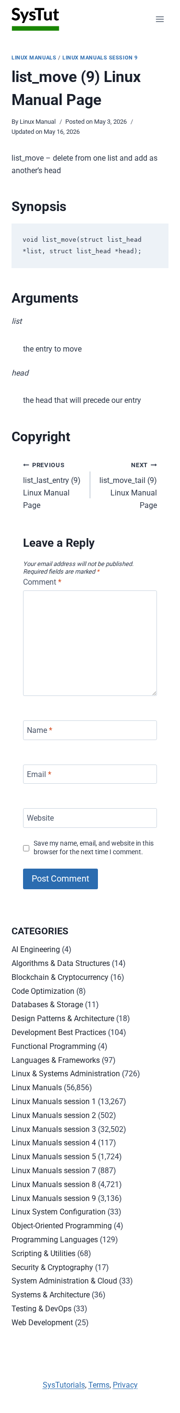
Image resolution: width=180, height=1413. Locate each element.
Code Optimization (43, 991)
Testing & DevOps (42, 1308)
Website (40, 818)
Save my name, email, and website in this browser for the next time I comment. (94, 848)
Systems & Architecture (51, 1294)
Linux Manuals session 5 (54, 1156)
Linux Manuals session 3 (54, 1129)
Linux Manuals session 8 (54, 1184)
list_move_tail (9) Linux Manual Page (128, 485)
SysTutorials (64, 1384)
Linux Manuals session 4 (54, 1142)
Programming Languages (55, 1239)
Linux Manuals (34, 58)
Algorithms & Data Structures (61, 963)
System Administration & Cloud (64, 1280)
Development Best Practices (59, 1032)
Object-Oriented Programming (62, 1225)
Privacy (125, 1384)
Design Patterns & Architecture (63, 1018)
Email (39, 773)
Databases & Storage (47, 1004)
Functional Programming (54, 1046)
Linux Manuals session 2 (54, 1115)
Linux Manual (38, 121)
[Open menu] (159, 19)
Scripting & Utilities (43, 1253)
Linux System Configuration (59, 1211)
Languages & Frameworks (56, 1060)
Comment (42, 582)
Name (39, 730)
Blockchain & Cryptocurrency (60, 977)
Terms (98, 1384)
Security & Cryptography (52, 1267)
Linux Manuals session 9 (100, 58)
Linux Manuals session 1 (54, 1101)
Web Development (42, 1322)
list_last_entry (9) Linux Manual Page (52, 485)
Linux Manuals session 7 (54, 1170)
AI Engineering (36, 949)
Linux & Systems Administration (66, 1073)
